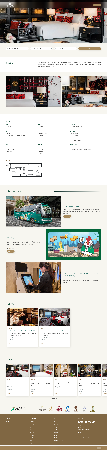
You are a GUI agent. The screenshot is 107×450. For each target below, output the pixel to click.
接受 (98, 447)
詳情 (10, 343)
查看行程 (10, 251)
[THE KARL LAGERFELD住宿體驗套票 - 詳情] (22, 327)
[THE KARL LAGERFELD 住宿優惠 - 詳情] (54, 327)
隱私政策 (38, 447)
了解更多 (66, 216)
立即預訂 (89, 48)
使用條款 (34, 447)
